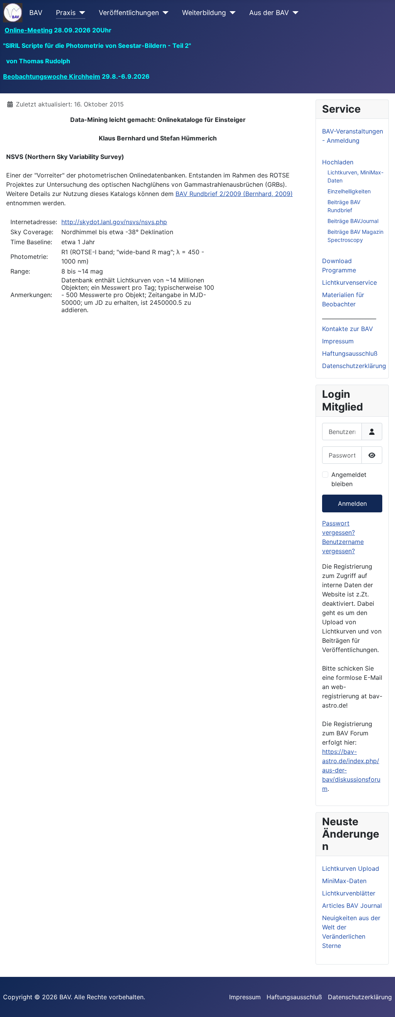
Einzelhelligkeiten (349, 191)
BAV (35, 12)
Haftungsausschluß (350, 353)
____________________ (349, 316)
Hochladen (337, 162)
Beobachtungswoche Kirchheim (51, 76)
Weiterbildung (204, 12)
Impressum (338, 341)
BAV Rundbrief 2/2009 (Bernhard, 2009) (234, 194)
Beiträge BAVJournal (352, 221)
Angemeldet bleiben (348, 479)
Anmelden (352, 503)
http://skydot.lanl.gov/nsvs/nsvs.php (114, 222)
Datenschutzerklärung (354, 366)
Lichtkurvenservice (349, 282)
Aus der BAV (269, 12)
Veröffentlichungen (129, 12)
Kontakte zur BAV (347, 329)
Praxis (66, 12)
